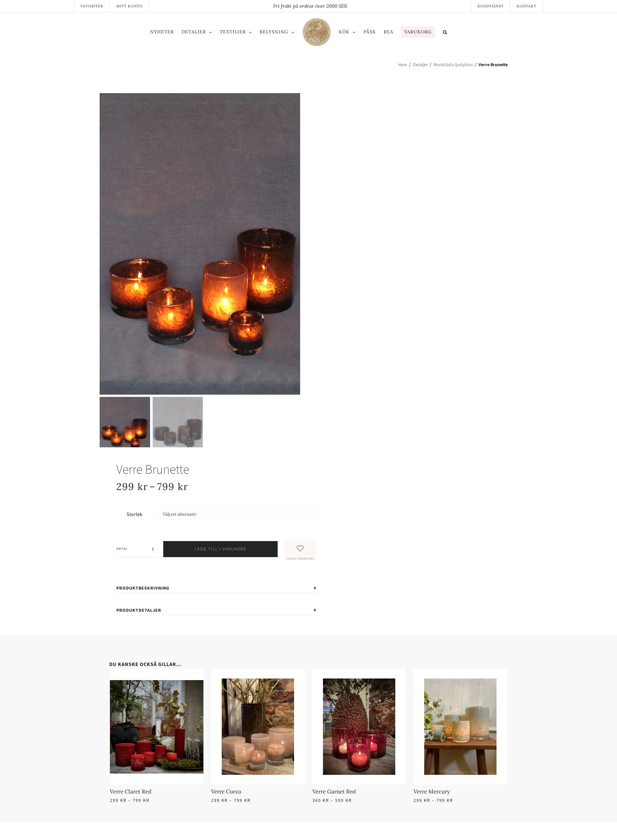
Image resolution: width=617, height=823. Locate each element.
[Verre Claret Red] (207, 682)
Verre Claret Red (130, 791)
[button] (471, 33)
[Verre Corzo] (409, 682)
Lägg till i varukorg (220, 549)
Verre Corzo (327, 791)
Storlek (134, 514)
